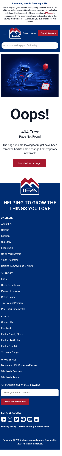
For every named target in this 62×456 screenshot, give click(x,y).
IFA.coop (49, 13)
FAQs (4, 279)
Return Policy (8, 297)
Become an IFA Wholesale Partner (19, 365)
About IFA (6, 224)
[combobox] (30, 45)
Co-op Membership (11, 254)
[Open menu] (5, 33)
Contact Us (7, 322)
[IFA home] (29, 186)
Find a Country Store (12, 334)
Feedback (6, 328)
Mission (5, 236)
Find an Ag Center (10, 340)
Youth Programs (9, 260)
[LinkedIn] (36, 419)
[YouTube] (29, 419)
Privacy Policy (8, 426)
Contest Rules (42, 426)
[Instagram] (10, 419)
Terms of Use (25, 426)
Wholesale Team (10, 377)
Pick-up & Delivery (10, 291)
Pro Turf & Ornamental (13, 309)
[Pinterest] (23, 419)
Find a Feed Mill (9, 346)
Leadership (7, 248)
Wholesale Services (11, 371)
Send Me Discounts (15, 401)
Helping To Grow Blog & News (17, 266)
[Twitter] (16, 419)
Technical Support (10, 352)
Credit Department (10, 285)
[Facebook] (3, 419)
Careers (5, 230)
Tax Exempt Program (12, 303)
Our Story (6, 242)
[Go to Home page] (15, 33)
